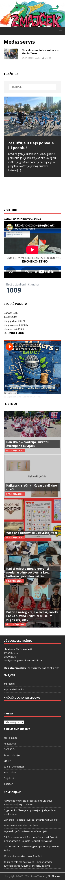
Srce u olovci (10, 772)
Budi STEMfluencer (14, 766)
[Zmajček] (32, 25)
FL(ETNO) (10, 404)
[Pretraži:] (32, 87)
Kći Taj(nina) (10, 737)
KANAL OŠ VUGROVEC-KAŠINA (22, 219)
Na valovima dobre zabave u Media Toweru (40, 51)
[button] (60, 31)
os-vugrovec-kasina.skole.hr (43, 668)
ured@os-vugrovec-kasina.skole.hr (23, 660)
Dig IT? (7, 760)
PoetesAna (10, 743)
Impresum (9, 683)
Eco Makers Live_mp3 (32, 397)
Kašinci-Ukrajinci (12, 755)
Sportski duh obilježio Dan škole (21, 825)
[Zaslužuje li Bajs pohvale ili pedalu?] (32, 116)
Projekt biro (10, 778)
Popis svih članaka (14, 689)
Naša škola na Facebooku (22, 697)
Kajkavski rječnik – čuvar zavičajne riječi (31, 487)
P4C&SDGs (10, 749)
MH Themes (54, 876)
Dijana (48, 57)
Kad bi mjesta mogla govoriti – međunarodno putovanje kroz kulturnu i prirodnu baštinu (28, 572)
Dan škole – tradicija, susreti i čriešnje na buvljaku (27, 444)
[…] (18, 197)
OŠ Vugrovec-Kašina (12, 397)
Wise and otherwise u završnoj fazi (31, 533)
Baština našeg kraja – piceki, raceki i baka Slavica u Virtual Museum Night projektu (32, 616)
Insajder (8, 783)
